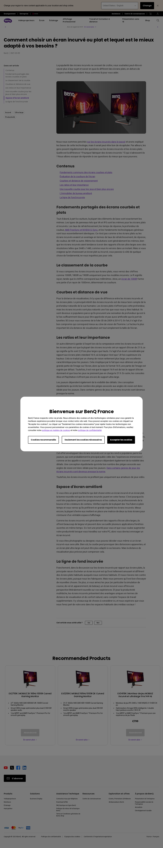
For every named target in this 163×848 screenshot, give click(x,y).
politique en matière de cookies (56, 430)
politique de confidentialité (90, 430)
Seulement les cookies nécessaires (83, 439)
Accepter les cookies (121, 439)
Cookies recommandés (43, 439)
